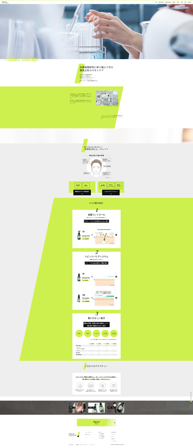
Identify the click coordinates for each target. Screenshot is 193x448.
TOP (156, 2)
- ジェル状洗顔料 (101, 433)
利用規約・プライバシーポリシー (81, 444)
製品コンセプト (87, 434)
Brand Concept (161, 2)
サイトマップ (92, 444)
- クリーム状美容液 (101, 436)
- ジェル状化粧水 (101, 435)
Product (174, 2)
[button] (116, 235)
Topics (182, 2)
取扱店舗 (112, 438)
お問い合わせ (71, 444)
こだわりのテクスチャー (111, 191)
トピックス (113, 434)
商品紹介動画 (113, 432)
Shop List (189, 2)
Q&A (185, 2)
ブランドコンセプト (88, 432)
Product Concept (168, 2)
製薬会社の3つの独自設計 (82, 191)
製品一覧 (99, 432)
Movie (178, 2)
